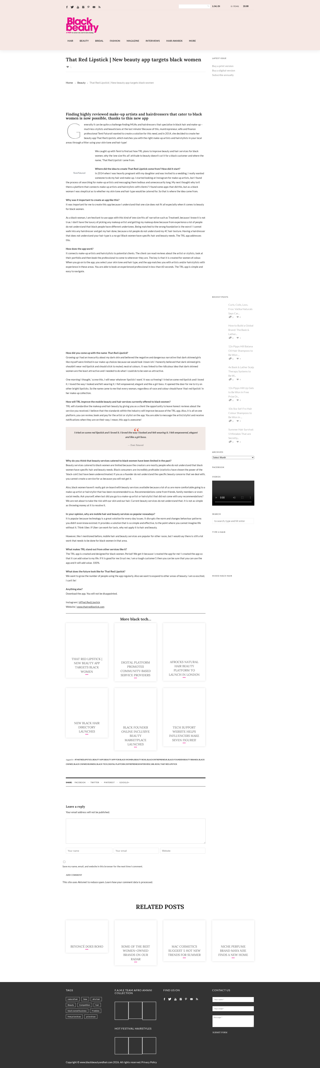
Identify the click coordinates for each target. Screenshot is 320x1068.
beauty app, (98, 759)
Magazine (133, 40)
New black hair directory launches (87, 727)
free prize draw (74, 1016)
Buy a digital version (223, 70)
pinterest (109, 782)
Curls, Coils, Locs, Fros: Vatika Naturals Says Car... (240, 309)
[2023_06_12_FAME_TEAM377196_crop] (135, 1010)
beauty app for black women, (119, 759)
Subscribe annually (223, 74)
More (192, 40)
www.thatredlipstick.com (90, 606)
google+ (124, 782)
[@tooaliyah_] (135, 1046)
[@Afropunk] (121, 1046)
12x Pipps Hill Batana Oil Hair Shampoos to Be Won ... (240, 350)
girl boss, (155, 764)
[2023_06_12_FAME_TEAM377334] (121, 1011)
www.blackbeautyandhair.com (96, 1062)
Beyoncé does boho (86, 946)
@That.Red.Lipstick (89, 602)
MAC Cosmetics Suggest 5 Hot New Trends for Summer (184, 951)
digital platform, (117, 764)
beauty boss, (140, 759)
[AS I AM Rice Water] (233, 287)
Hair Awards (174, 40)
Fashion (115, 40)
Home (69, 82)
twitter (94, 782)
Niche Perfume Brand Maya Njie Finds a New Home (233, 951)
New (85, 999)
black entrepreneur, (157, 759)
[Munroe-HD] (233, 610)
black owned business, (85, 764)
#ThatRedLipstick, (83, 759)
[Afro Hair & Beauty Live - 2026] (233, 245)
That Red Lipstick (168, 764)
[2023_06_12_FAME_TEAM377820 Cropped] (149, 1011)
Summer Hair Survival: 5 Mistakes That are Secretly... (241, 433)
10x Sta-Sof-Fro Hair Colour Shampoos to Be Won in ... (240, 413)
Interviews (153, 40)
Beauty (84, 40)
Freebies (95, 1011)
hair (97, 1005)
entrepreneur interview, (138, 764)
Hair (70, 40)
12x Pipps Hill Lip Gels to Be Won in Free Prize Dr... (241, 392)
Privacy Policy (149, 1062)
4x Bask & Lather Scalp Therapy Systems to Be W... (241, 371)
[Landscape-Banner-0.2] (132, 107)
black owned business (77, 1011)
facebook (80, 782)
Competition (84, 1005)
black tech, (102, 764)
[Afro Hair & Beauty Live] (169, 36)
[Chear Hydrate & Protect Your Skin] (233, 160)
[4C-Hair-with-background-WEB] (233, 566)
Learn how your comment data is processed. (129, 882)
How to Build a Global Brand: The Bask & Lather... (240, 330)
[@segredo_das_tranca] (149, 1046)
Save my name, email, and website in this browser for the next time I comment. (102, 866)
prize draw (91, 1016)
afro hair (96, 999)
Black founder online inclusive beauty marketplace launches (135, 735)
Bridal (99, 40)
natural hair (73, 999)
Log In (216, 6)
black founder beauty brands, (183, 759)
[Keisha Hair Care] (233, 202)
